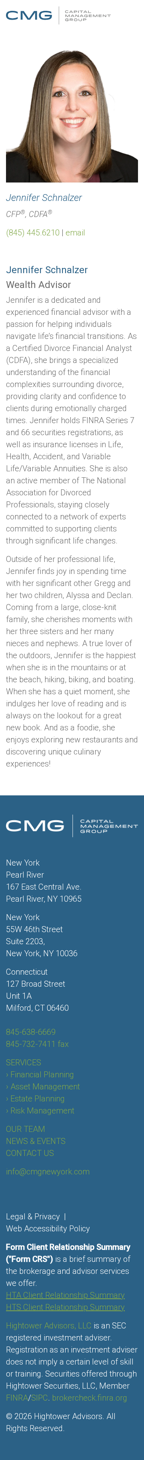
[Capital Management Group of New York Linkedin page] (12, 1191)
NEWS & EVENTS (36, 1141)
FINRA (17, 1398)
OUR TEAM (25, 1129)
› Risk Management (40, 1110)
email (75, 232)
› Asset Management (43, 1086)
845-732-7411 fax (37, 1044)
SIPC (39, 1398)
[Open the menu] (133, 15)
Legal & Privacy (33, 1216)
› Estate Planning (35, 1098)
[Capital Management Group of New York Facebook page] (8, 1191)
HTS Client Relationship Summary (65, 1307)
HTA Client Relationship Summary (65, 1295)
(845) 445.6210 (33, 232)
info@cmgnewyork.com (48, 1171)
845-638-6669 (31, 1032)
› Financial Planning (40, 1074)
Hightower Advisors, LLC (49, 1325)
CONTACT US (30, 1153)
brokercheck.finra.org (89, 1398)
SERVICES (23, 1062)
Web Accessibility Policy (48, 1228)
